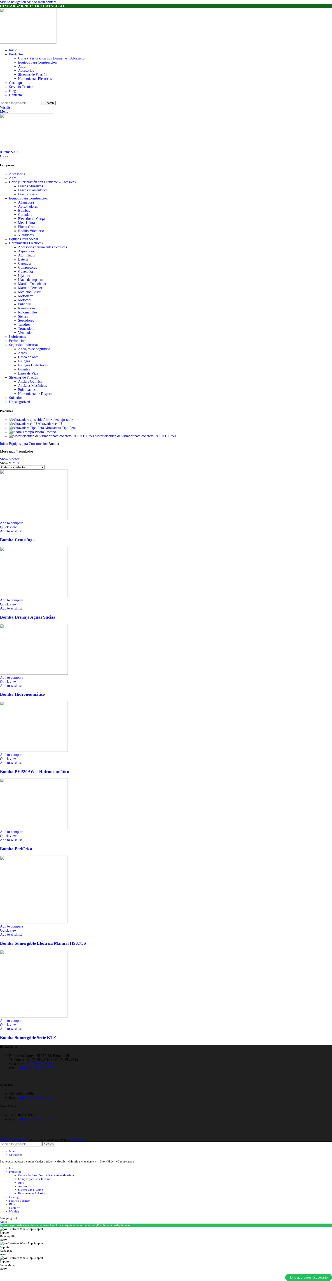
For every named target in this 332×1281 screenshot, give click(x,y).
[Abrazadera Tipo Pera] (26, 428)
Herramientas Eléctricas (35, 79)
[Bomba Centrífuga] (34, 519)
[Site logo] (28, 42)
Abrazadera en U (50, 424)
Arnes (22, 353)
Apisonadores (28, 206)
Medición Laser (29, 292)
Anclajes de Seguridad (34, 349)
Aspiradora (26, 251)
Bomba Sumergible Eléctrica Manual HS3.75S (43, 943)
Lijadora (24, 276)
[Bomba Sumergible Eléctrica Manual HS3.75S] (34, 922)
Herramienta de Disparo (35, 394)
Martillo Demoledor (32, 284)
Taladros (24, 324)
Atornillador (26, 255)
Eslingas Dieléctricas (33, 365)
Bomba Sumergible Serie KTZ (28, 1037)
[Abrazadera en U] (23, 424)
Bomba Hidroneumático (22, 694)
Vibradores (26, 235)
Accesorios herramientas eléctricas (42, 247)
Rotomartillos (27, 312)
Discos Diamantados (32, 190)
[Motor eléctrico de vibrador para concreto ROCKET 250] (52, 436)
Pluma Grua (26, 227)
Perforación (17, 341)
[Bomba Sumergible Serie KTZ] (34, 1016)
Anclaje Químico (30, 381)
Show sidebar (9, 459)
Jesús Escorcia (76, 1139)
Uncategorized (19, 402)
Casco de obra (28, 357)
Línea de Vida (28, 373)
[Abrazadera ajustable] (26, 420)
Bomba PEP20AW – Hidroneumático (34, 771)
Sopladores (26, 320)
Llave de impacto (30, 280)
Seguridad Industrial (23, 345)
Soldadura (16, 398)
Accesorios (26, 70)
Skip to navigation (13, 2)
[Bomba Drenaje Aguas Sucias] (34, 596)
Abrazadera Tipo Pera (60, 428)
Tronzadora (26, 328)
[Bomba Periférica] (34, 828)
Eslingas (24, 361)
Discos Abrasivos (30, 186)
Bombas (24, 210)
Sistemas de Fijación (32, 74)
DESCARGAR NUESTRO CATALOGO (32, 6)
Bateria (23, 259)
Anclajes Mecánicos (32, 385)
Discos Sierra (27, 194)
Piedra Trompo (45, 432)
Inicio (4, 444)
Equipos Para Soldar (23, 239)
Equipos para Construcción (37, 62)
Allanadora (26, 202)
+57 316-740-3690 (38, 1064)
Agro (22, 66)
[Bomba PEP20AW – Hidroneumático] (34, 750)
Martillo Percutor (30, 288)
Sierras (23, 316)
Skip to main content (41, 2)
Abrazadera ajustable (58, 420)
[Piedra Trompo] (22, 432)
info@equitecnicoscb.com (37, 1068)
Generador (25, 271)
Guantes (24, 369)
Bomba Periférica (16, 848)
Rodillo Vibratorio (31, 231)
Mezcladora (26, 223)
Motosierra (25, 296)
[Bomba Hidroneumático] (34, 673)
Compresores (27, 267)
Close (4, 156)
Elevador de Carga (31, 219)
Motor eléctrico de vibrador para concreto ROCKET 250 (135, 436)
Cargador (24, 263)
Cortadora (25, 214)
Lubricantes (17, 337)
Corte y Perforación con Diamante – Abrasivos (51, 58)
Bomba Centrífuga (17, 539)
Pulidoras (24, 304)
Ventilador (25, 332)
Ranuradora (26, 308)
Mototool (24, 300)
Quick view (8, 527)
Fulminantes (26, 389)
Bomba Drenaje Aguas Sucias (27, 617)
